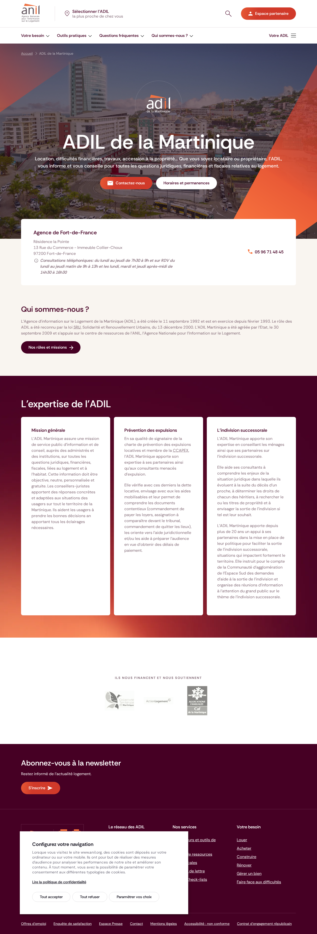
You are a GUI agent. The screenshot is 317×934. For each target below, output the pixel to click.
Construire (246, 856)
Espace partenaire (272, 13)
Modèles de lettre (189, 871)
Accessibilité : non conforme (207, 923)
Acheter (244, 848)
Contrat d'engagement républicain (264, 923)
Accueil (27, 53)
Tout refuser (90, 896)
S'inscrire (36, 787)
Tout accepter (51, 896)
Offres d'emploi (33, 923)
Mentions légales (163, 923)
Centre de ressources (192, 854)
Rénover (244, 865)
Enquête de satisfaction (72, 923)
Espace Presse (111, 923)
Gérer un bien (249, 873)
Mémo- (190, 879)
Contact (136, 923)
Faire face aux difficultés (259, 882)
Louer (242, 839)
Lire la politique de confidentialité (59, 882)
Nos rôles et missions (47, 347)
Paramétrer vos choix (134, 896)
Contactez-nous (130, 183)
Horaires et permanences (186, 183)
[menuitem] (35, 35)
